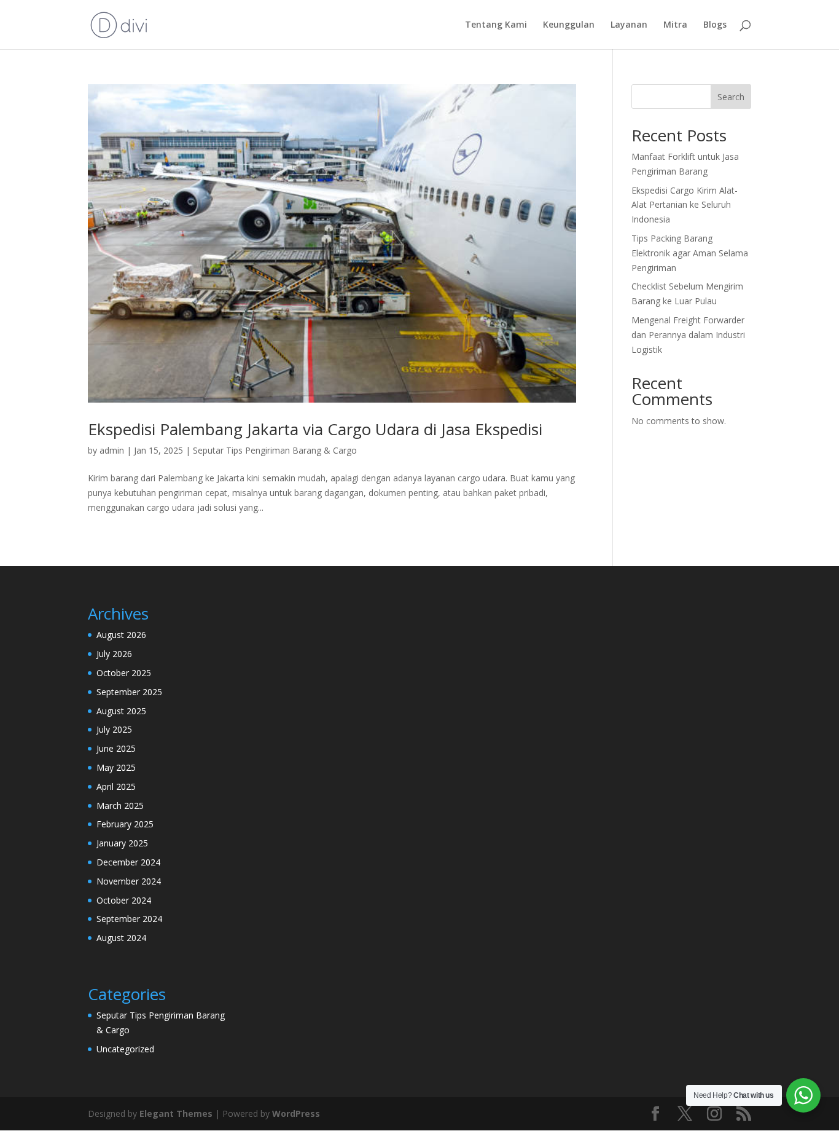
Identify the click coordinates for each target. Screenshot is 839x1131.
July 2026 (114, 654)
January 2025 (122, 843)
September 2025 (129, 692)
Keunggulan (569, 25)
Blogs (715, 25)
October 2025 (123, 673)
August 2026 (121, 634)
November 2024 (128, 881)
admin (112, 450)
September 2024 (129, 918)
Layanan (629, 25)
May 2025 (116, 767)
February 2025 (125, 824)
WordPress (296, 1113)
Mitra (675, 25)
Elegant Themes (176, 1113)
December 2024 (128, 862)
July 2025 (114, 729)
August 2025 (121, 711)
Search (730, 97)
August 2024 (121, 938)
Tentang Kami (496, 25)
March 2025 (120, 805)
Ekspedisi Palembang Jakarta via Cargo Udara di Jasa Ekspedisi (315, 429)
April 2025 (116, 786)
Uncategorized (125, 1049)
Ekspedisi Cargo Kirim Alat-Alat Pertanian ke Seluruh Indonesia (684, 205)
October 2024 (123, 900)
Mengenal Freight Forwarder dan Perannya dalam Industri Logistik (688, 334)
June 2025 (116, 748)
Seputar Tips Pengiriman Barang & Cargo (275, 450)
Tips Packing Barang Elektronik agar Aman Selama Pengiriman (689, 253)
